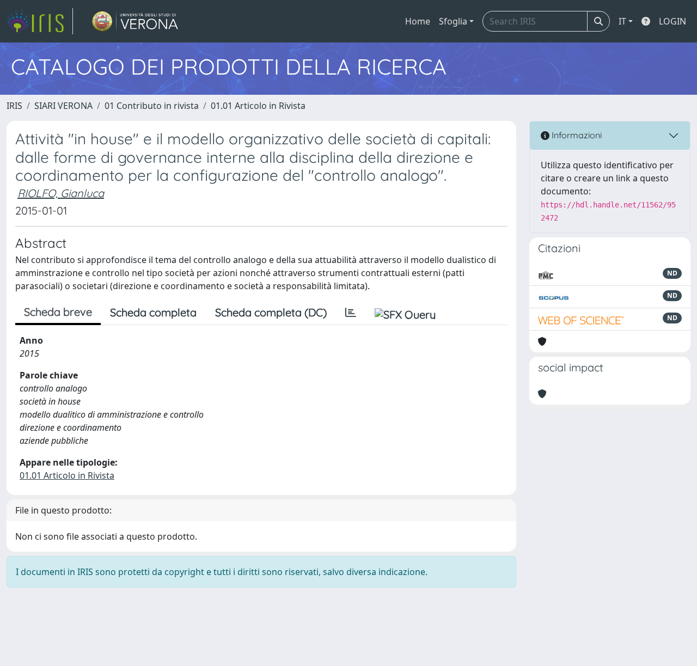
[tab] (350, 312)
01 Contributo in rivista (152, 106)
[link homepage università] (135, 21)
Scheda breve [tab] (58, 312)
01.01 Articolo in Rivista (258, 106)
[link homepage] (40, 21)
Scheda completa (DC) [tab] (271, 312)
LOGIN (672, 21)
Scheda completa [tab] (153, 312)
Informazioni (575, 135)
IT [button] (622, 21)
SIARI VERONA (63, 106)
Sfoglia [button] (453, 21)
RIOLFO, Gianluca (60, 193)
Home (417, 21)
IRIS (14, 106)
